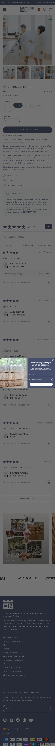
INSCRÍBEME (41, 384)
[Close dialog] (53, 360)
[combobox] (41, 379)
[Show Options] (51, 379)
